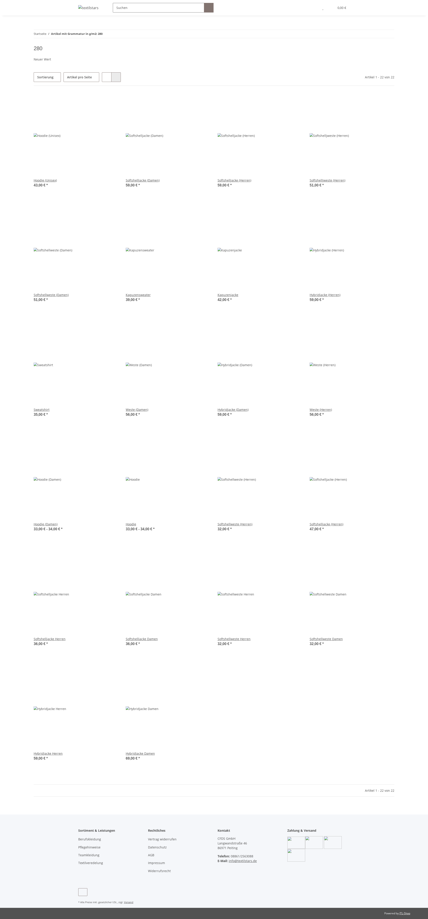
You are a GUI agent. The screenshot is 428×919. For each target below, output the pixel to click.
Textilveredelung (90, 863)
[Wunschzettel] (323, 7)
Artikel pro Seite (79, 77)
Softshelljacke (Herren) (234, 180)
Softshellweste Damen (326, 639)
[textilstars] (88, 8)
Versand (128, 902)
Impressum (156, 863)
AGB (151, 855)
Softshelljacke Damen (142, 639)
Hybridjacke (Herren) (325, 295)
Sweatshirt (41, 409)
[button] (314, 7)
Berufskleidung (89, 839)
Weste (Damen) (137, 409)
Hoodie (131, 524)
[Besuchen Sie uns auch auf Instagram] (82, 892)
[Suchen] (209, 8)
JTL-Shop (404, 913)
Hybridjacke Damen (140, 753)
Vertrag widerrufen (162, 839)
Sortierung (45, 77)
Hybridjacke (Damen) (233, 409)
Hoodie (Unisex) (45, 180)
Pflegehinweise (89, 847)
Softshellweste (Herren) (235, 524)
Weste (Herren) (321, 409)
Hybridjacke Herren (48, 753)
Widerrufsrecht (159, 871)
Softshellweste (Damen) (51, 295)
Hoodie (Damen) (46, 524)
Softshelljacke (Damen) (143, 180)
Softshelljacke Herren (50, 639)
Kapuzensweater (138, 295)
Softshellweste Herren (234, 639)
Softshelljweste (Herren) (327, 180)
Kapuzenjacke (228, 295)
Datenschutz (157, 847)
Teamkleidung (88, 855)
